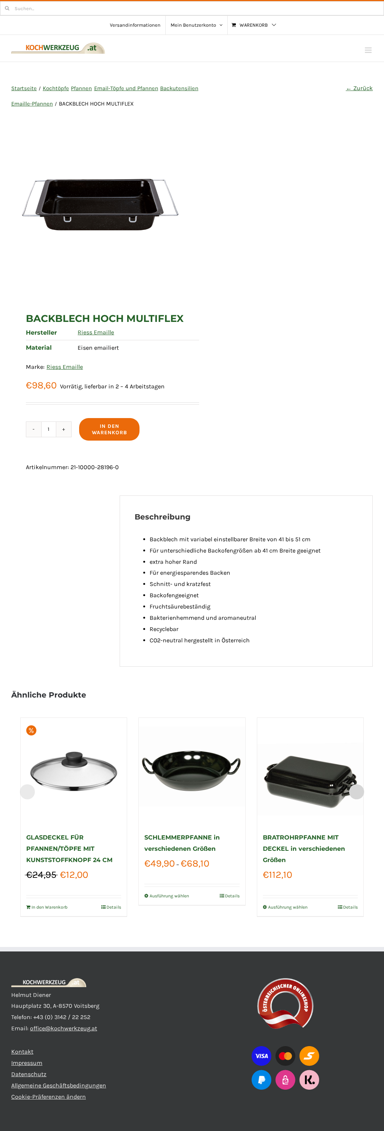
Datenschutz (28, 1074)
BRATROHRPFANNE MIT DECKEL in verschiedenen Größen (304, 849)
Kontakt (22, 1051)
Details (113, 907)
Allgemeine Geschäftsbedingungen (58, 1085)
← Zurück (359, 88)
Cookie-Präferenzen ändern (48, 1096)
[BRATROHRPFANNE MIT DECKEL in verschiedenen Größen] (310, 771)
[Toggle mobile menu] (369, 50)
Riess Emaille (96, 332)
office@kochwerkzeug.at (63, 1028)
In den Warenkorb (109, 429)
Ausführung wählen (169, 895)
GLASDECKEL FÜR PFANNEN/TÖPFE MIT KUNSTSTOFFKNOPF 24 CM (69, 849)
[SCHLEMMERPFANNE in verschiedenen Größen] (192, 771)
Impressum (26, 1062)
